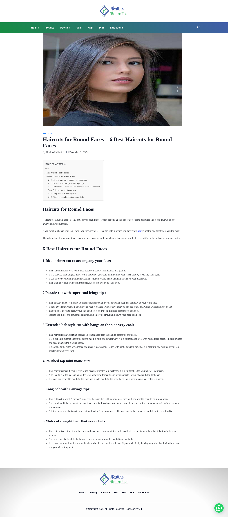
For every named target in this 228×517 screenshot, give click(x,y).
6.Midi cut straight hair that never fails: (67, 197)
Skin (79, 27)
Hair (90, 27)
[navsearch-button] (196, 27)
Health (35, 27)
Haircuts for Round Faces (58, 172)
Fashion (65, 27)
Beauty (49, 27)
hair (139, 231)
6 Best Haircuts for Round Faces (61, 176)
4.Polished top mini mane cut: (63, 190)
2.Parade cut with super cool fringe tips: (68, 183)
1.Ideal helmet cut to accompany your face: (69, 180)
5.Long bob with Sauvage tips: (64, 193)
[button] (219, 508)
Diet (101, 27)
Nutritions (116, 27)
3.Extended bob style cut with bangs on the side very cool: (76, 187)
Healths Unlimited (55, 152)
